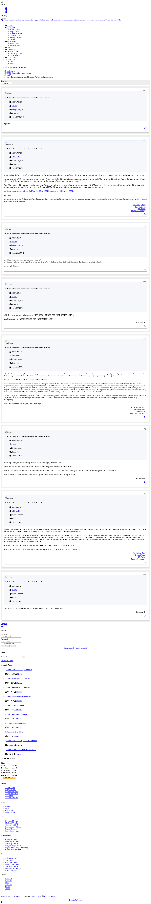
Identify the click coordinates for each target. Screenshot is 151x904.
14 (145, 281)
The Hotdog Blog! (139, 205)
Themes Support (57, 20)
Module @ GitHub (16, 53)
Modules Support (45, 20)
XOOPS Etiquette (11, 798)
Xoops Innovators (11, 794)
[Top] (144, 128)
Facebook (8, 879)
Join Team (8, 860)
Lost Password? (81, 648)
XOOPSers (9, 796)
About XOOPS (15, 30)
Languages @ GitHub (13, 827)
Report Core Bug (11, 870)
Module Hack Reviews (97, 20)
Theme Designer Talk (113, 20)
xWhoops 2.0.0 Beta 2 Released (16, 723)
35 (17, 113)
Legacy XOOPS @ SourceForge (16, 848)
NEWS (10, 47)
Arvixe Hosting (35, 896)
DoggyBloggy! (140, 207)
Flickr (7, 883)
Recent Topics (15, 46)
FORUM (11, 42)
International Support (81, 20)
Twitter (7, 889)
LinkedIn (8, 881)
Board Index (14, 44)
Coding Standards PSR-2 (14, 850)
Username (4, 634)
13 (145, 226)
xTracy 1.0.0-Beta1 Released (15, 732)
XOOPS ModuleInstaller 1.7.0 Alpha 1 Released (21, 750)
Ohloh (7, 887)
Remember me (8, 644)
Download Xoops (11, 821)
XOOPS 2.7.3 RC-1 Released (15, 705)
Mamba (20, 674)
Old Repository (15, 55)
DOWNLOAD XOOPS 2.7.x (18, 67)
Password (4, 639)
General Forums (18, 20)
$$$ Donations (10, 858)
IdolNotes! (141, 209)
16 (145, 429)
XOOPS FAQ (12, 57)
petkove (14, 106)
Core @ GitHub (11, 840)
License (12, 40)
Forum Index (8, 20)
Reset (13, 646)
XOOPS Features (16, 34)
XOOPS (10, 28)
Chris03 (14, 297)
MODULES (12, 51)
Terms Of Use (15, 36)
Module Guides (10, 812)
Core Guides (9, 810)
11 (145, 90)
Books (7, 806)
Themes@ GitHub (11, 825)
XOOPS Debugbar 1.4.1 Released (16, 714)
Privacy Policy (16, 896)
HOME (10, 26)
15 (145, 338)
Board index (9, 71)
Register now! (69, 648)
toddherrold (15, 157)
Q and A (8, 75)
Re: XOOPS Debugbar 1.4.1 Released (18, 678)
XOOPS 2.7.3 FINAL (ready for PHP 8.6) (19, 670)
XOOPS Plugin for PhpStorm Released (18, 696)
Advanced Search (7, 661)
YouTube (8, 885)
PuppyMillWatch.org (138, 211)
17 (145, 494)
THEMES (11, 49)
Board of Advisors (11, 792)
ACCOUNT (12, 59)
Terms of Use (5, 896)
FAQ (7, 808)
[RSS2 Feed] (48, 896)
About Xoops (10, 788)
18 (145, 574)
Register (12, 63)
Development (68, 20)
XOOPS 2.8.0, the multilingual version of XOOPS (21, 741)
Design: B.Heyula (75, 900)
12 (145, 139)
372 (18, 304)
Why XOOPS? (15, 32)
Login (12, 61)
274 (18, 164)
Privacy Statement (16, 38)
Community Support (32, 20)
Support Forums (11, 829)
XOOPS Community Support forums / (19, 73)
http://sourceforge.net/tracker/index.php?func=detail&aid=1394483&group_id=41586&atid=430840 (39, 191)
